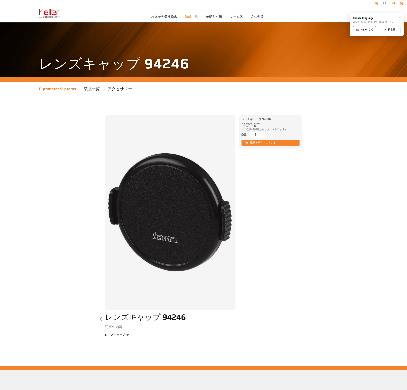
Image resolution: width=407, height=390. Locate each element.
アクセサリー (119, 89)
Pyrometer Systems (57, 89)
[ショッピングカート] (401, 3)
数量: (244, 135)
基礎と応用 (214, 16)
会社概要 (257, 16)
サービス (236, 16)
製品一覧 (191, 16)
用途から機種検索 (164, 16)
